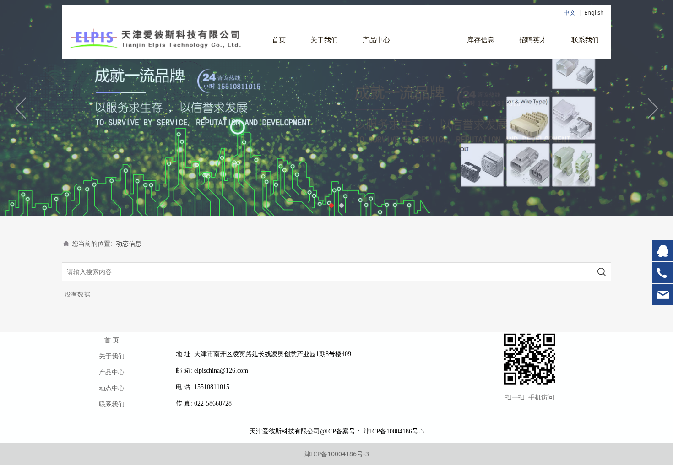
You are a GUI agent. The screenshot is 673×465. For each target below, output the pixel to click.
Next (652, 108)
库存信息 (480, 39)
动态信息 (428, 39)
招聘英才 (533, 39)
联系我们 (585, 39)
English (594, 12)
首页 (279, 39)
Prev (20, 108)
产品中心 (376, 39)
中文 (569, 12)
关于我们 (324, 39)
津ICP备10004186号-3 (336, 453)
